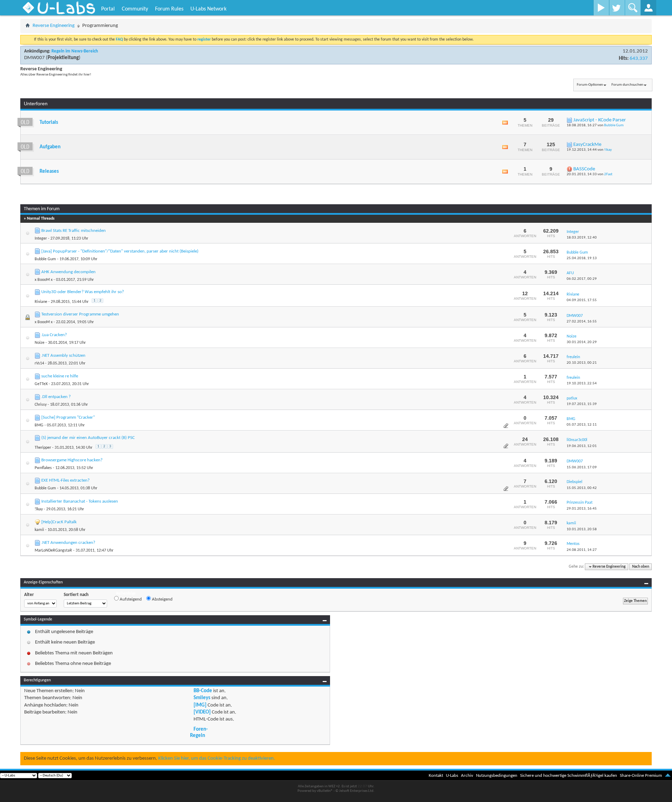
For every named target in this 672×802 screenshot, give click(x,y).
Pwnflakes (43, 468)
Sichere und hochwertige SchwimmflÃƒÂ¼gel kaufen (568, 775)
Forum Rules (169, 9)
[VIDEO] (202, 712)
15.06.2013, (582, 467)
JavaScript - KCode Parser (599, 120)
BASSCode (584, 169)
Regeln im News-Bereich (74, 51)
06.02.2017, (582, 279)
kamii (39, 530)
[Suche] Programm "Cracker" (68, 417)
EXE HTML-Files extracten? (65, 480)
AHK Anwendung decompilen (68, 272)
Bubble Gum (614, 125)
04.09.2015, (582, 300)
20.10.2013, (582, 363)
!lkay (608, 150)
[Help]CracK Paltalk (59, 522)
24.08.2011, (582, 550)
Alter (29, 594)
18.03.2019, (582, 238)
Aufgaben (50, 147)
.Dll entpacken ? (56, 397)
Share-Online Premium (641, 775)
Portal (108, 9)
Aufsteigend (130, 599)
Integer (41, 238)
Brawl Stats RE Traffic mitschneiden (73, 230)
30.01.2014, (582, 342)
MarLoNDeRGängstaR (53, 550)
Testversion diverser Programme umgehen (80, 314)
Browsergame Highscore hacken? (72, 460)
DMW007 (34, 58)
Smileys (202, 698)
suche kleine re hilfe (59, 376)
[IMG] (200, 705)
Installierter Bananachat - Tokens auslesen (79, 501)
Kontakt (436, 775)
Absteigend (162, 599)
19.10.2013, (582, 383)
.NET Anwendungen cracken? (68, 542)
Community (135, 9)
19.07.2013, (582, 404)
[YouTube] (601, 7)
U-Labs (452, 775)
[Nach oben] (668, 775)
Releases (49, 171)
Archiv (467, 775)
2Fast (608, 174)
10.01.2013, (582, 529)
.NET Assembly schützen (63, 355)
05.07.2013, (582, 425)
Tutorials (49, 122)
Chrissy (41, 405)
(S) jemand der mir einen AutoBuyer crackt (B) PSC (88, 437)
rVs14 (39, 363)
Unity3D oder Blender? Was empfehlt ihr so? (82, 292)
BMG (39, 425)
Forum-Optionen (590, 85)
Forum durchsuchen (627, 85)
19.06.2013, (582, 446)
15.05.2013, (582, 488)
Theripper (43, 448)
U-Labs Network (208, 9)
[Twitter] (617, 7)
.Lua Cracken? (54, 335)
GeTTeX (41, 384)
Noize (39, 343)
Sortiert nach (76, 594)
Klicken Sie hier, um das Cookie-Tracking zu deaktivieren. (216, 758)
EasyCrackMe (587, 144)
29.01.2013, (582, 509)
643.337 (639, 58)
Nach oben (640, 567)
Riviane (41, 302)
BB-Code (203, 691)
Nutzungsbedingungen (496, 775)
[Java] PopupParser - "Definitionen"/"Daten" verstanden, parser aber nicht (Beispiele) (119, 251)
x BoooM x (43, 280)
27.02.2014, (582, 322)
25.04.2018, (582, 258)
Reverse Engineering (54, 25)
